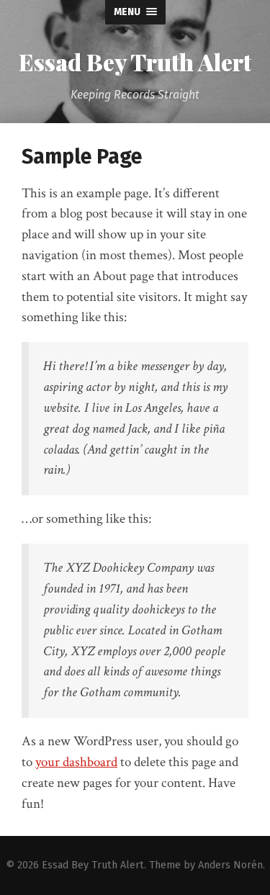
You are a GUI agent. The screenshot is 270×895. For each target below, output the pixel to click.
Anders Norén (230, 865)
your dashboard (76, 762)
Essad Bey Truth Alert (135, 61)
